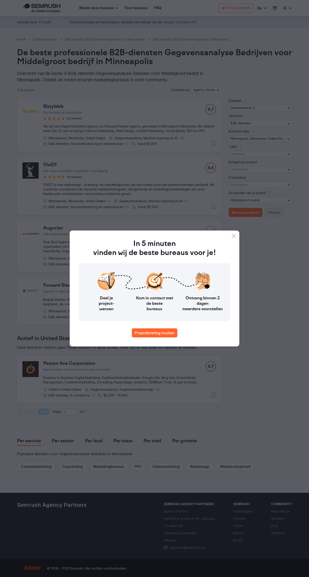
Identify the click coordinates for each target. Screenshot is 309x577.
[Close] (233, 236)
